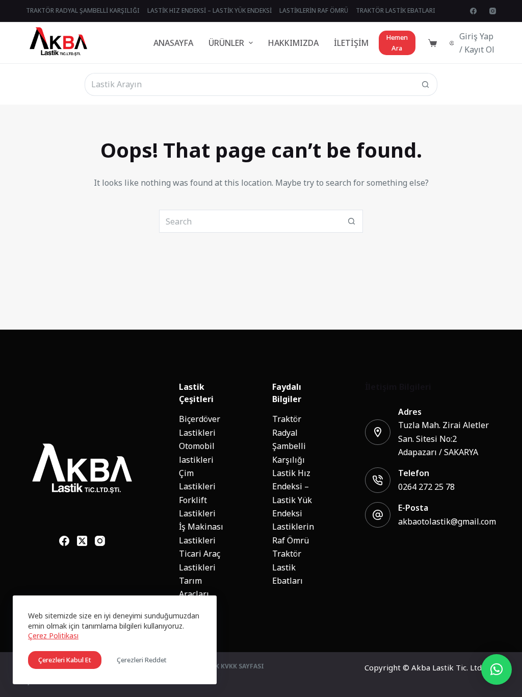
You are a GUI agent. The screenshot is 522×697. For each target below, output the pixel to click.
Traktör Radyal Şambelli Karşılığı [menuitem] (83, 11)
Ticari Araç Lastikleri (199, 560)
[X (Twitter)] (82, 541)
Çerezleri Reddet (142, 660)
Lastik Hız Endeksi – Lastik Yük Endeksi (292, 493)
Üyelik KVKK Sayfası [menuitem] (230, 667)
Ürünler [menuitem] (226, 43)
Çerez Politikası (53, 635)
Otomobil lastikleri (197, 452)
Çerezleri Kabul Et (64, 660)
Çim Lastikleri (197, 479)
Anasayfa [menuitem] (173, 43)
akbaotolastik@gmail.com (447, 521)
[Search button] (425, 84)
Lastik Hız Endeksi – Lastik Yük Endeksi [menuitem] (209, 11)
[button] (496, 669)
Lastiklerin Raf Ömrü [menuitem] (313, 11)
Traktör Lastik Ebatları (287, 567)
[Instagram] (492, 11)
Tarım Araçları (194, 587)
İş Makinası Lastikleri (201, 533)
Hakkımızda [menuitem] (293, 43)
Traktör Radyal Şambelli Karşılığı (289, 439)
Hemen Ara (397, 43)
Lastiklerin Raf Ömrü (293, 533)
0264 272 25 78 (426, 486)
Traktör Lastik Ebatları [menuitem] (395, 11)
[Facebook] (473, 11)
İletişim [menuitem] (351, 43)
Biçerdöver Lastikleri (199, 425)
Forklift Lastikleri (197, 506)
